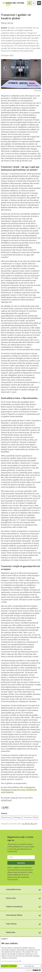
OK (9, 966)
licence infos (37, 90)
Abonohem (21, 863)
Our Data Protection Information (10, 961)
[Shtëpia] (13, 5)
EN (33, 3)
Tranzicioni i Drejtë (30, 817)
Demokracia (6, 817)
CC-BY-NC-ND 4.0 (29, 824)
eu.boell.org (5, 800)
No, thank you (29, 966)
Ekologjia (17, 817)
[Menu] (39, 3)
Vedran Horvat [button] (7, 23)
